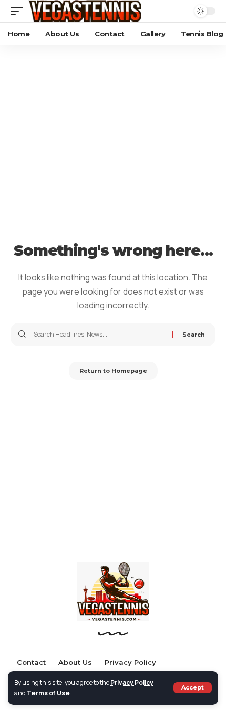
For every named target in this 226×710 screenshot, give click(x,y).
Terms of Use (48, 692)
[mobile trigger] (19, 11)
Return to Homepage (113, 370)
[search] (178, 11)
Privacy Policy (131, 682)
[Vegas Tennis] (84, 11)
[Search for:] (99, 334)
